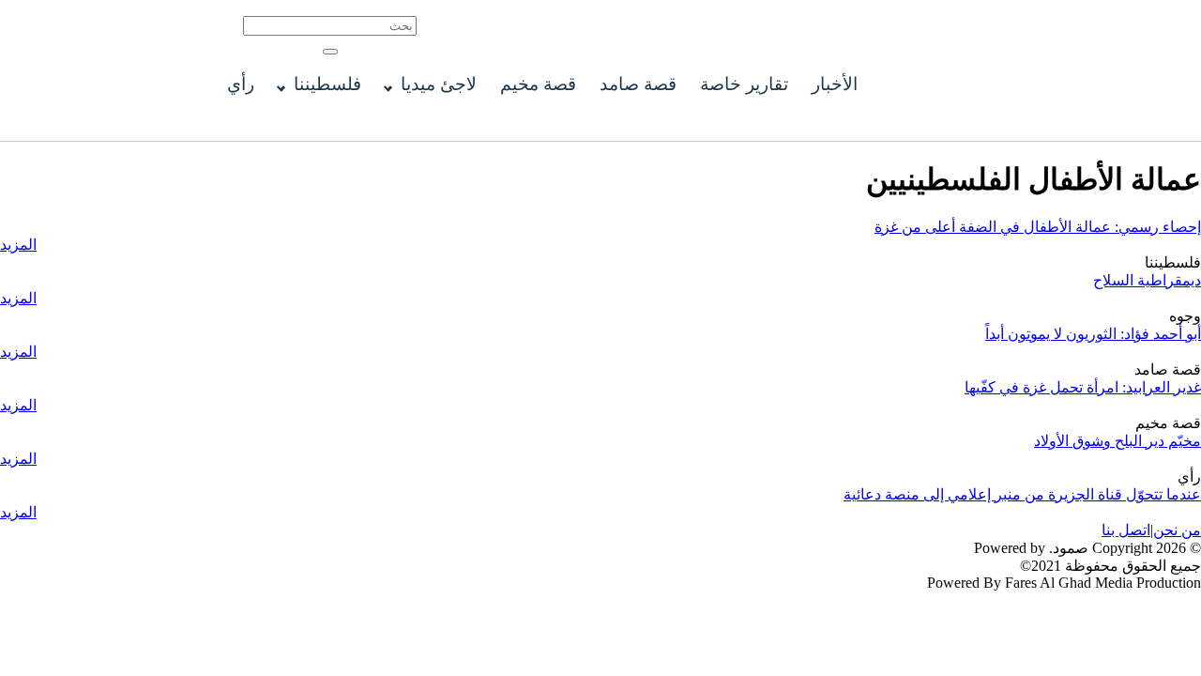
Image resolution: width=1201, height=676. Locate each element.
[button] (330, 51)
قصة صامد (638, 84)
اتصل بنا (1126, 530)
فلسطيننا (327, 84)
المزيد (18, 245)
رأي (240, 84)
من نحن (1177, 530)
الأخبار (835, 84)
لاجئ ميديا (439, 84)
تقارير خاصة (744, 84)
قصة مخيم (538, 84)
